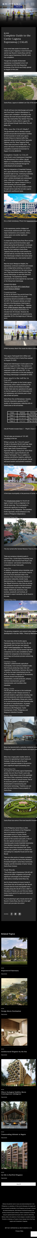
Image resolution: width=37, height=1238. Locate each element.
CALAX (26, 159)
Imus (5, 119)
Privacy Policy (19, 1231)
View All (19, 1184)
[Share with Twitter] (15, 914)
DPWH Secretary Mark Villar (17, 307)
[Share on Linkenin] (19, 914)
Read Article (4, 973)
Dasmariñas (16, 647)
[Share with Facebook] (11, 914)
